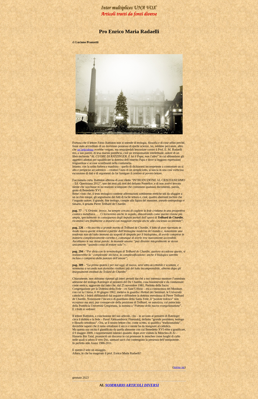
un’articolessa (85, 149)
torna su (179, 367)
